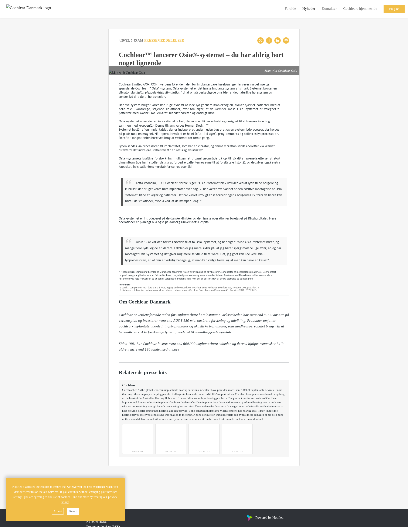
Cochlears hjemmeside (360, 9)
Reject (73, 511)
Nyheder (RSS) (96, 521)
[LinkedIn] (277, 40)
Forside (290, 9)
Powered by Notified (269, 517)
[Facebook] (269, 40)
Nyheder (308, 9)
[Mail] (286, 40)
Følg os (394, 9)
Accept (58, 511)
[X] (260, 40)
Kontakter (329, 9)
